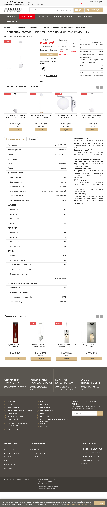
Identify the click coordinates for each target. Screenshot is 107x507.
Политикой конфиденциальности (79, 504)
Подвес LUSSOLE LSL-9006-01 (15, 346)
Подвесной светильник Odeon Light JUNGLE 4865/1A (41, 346)
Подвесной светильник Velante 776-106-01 (66, 346)
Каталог (11, 16)
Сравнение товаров (35, 4)
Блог (6, 461)
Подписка (34, 457)
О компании (85, 16)
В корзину (49, 54)
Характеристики (19, 36)
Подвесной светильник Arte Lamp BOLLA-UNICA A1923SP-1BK (15, 116)
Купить (16, 129)
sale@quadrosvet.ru (90, 456)
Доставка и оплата (63, 16)
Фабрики (43, 16)
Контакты (12, 21)
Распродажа (27, 16)
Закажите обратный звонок (92, 4)
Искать (79, 9)
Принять (100, 503)
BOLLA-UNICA (51, 75)
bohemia (68, 10)
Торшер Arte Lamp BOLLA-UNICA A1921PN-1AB (41, 116)
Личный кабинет (38, 443)
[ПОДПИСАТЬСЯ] (100, 413)
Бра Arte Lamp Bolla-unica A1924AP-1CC (66, 116)
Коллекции (8, 36)
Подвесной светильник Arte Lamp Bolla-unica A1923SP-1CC (91, 116)
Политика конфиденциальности (48, 486)
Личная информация (38, 453)
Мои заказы (35, 449)
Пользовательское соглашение (48, 488)
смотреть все (96, 42)
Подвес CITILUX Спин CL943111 (91, 346)
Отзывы (30, 36)
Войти (30, 2)
